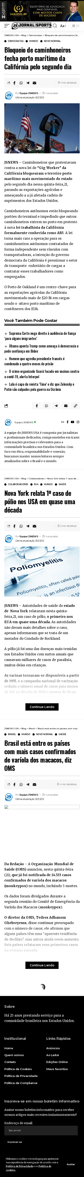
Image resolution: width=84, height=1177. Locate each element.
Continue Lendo (42, 707)
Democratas (15, 41)
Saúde (62, 484)
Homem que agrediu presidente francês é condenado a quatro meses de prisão (34, 361)
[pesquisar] (55, 25)
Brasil (12, 734)
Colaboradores (18, 484)
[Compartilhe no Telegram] (28, 82)
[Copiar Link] (75, 406)
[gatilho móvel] (8, 25)
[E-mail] (34, 82)
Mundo (33, 41)
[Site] (63, 422)
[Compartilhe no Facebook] (14, 82)
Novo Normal (52, 41)
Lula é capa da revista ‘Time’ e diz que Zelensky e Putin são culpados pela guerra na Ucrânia (39, 387)
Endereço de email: (18, 1123)
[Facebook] (67, 422)
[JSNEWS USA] (32, 25)
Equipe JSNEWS (29, 93)
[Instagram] (78, 422)
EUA (36, 484)
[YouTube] (72, 422)
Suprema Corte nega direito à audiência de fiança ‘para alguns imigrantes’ (40, 336)
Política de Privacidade (19, 1166)
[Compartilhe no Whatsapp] (21, 82)
